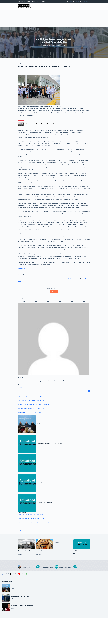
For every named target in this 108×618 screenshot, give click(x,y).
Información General (61, 45)
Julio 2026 (57, 540)
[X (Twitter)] (36, 301)
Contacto (43, 1)
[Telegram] (72, 301)
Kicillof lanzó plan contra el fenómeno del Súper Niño (32, 396)
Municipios (33, 1)
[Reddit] (48, 301)
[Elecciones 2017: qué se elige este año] (27, 503)
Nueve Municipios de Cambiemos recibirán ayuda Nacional (49, 482)
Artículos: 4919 (22, 387)
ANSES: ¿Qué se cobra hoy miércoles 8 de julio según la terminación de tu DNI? (81, 552)
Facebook (20, 268)
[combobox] (53, 391)
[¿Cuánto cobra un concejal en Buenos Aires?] (44, 544)
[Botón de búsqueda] (89, 391)
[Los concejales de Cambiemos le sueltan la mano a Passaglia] (27, 444)
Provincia (38, 1)
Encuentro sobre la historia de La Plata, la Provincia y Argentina (34, 404)
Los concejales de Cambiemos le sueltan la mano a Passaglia (49, 443)
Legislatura (28, 1)
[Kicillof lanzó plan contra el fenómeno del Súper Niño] (27, 424)
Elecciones (23, 1)
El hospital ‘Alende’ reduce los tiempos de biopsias (31, 408)
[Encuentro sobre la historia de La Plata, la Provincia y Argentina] (6, 607)
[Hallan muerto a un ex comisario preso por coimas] (27, 463)
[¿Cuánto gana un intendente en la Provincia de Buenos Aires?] (26, 544)
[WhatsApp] (60, 301)
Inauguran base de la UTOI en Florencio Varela (30, 412)
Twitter (25, 268)
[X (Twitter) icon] (18, 385)
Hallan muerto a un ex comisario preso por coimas (47, 463)
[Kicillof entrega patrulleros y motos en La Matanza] (6, 598)
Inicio (19, 1)
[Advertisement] (54, 18)
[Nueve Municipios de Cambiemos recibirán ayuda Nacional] (27, 483)
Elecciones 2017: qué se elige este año (44, 502)
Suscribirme (54, 291)
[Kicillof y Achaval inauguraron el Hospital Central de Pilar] (39, 90)
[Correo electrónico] (84, 301)
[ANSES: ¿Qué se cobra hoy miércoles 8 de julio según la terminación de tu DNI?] (81, 544)
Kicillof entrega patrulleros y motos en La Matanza (31, 400)
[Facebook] (24, 301)
